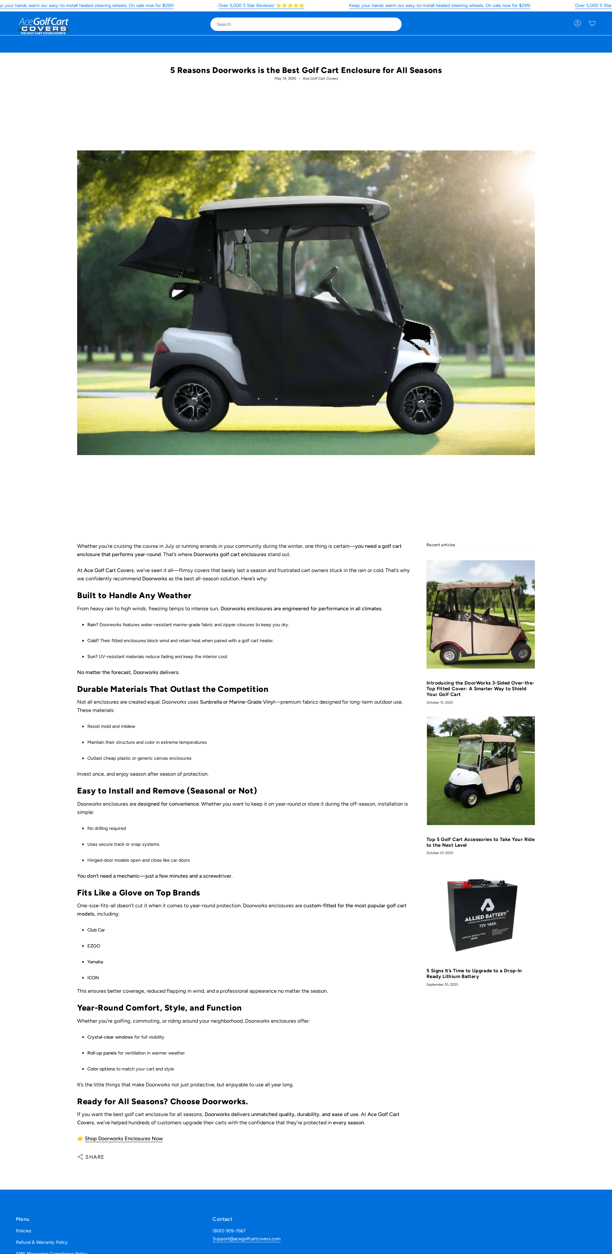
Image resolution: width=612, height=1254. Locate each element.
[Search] (392, 24)
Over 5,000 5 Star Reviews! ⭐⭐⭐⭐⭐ (261, 5)
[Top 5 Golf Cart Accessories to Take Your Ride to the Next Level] (480, 770)
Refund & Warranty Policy (42, 1242)
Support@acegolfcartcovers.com (246, 1239)
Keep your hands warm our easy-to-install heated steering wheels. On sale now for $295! (439, 5)
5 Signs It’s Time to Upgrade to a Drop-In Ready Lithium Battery (474, 974)
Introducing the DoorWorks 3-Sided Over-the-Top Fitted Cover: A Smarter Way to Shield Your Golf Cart (480, 688)
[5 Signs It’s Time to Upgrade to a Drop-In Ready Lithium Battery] (480, 912)
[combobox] (301, 24)
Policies (23, 1231)
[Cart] (592, 23)
